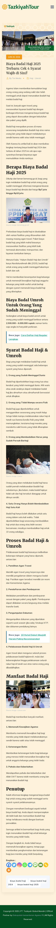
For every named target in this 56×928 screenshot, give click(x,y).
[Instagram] (19, 865)
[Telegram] (30, 865)
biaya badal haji (13, 189)
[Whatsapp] (24, 865)
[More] (8, 870)
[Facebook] (8, 865)
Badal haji (10, 126)
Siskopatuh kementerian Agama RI (28, 915)
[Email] (40, 865)
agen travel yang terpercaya (27, 572)
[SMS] (35, 865)
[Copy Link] (45, 865)
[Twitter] (14, 865)
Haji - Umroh (35, 78)
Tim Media (16, 78)
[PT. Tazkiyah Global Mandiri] (20, 7)
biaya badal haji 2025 (28, 884)
